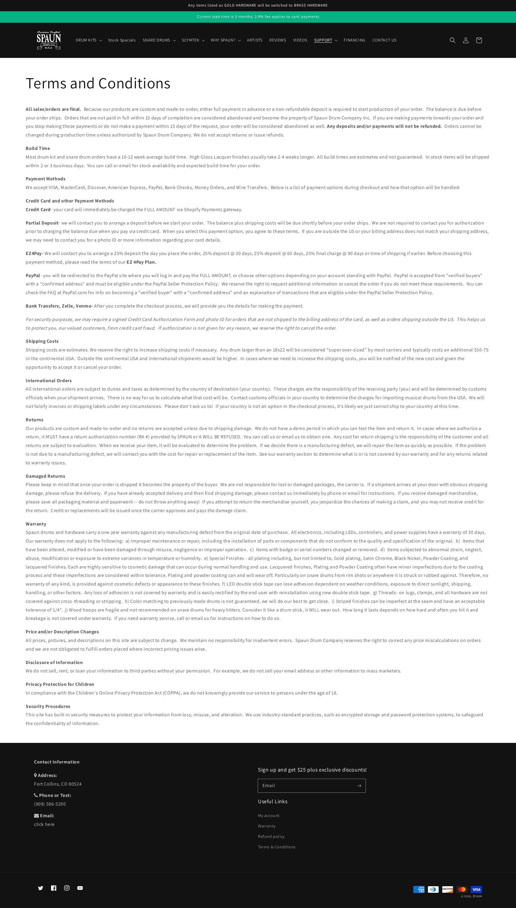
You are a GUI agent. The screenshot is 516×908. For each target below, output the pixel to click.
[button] (452, 40)
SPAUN (477, 896)
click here (44, 824)
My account (269, 815)
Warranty (267, 826)
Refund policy (271, 836)
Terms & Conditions (277, 846)
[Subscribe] (359, 785)
